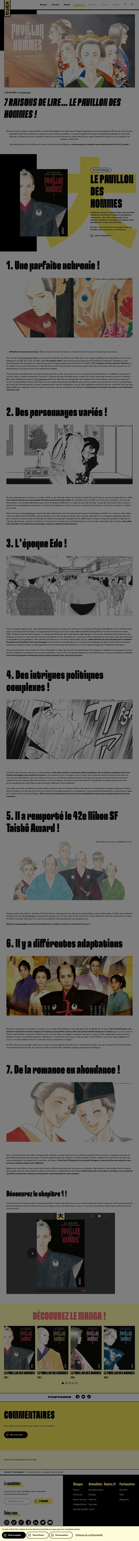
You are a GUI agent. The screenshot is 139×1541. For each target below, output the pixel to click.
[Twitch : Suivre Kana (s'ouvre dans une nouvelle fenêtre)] (21, 1523)
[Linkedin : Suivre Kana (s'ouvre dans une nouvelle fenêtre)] (35, 1523)
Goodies (92, 1495)
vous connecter (21, 1426)
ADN (121, 1495)
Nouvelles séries (96, 1490)
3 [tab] (69, 1383)
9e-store (123, 1490)
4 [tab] (72, 1383)
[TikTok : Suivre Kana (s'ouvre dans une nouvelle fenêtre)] (14, 1523)
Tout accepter (14, 1535)
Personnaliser (61, 1535)
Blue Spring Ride (80, 1509)
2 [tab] (66, 1383)
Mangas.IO (124, 1500)
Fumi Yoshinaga (25, 358)
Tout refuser (38, 1535)
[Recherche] (124, 5)
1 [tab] (62, 1383)
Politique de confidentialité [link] (89, 1535)
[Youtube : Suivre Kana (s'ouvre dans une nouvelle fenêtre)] (50, 1523)
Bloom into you (80, 1500)
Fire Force (77, 1495)
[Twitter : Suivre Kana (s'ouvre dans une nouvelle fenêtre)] (43, 1523)
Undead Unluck (79, 1504)
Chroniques (25, 93)
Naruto (76, 1490)
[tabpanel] (19, 1353)
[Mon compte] (131, 5)
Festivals (92, 1500)
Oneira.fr (110, 1484)
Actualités (95, 1484)
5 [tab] (76, 1383)
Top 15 (91, 1509)
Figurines (93, 1504)
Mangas (78, 1484)
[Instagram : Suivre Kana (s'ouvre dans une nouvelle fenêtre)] (7, 1523)
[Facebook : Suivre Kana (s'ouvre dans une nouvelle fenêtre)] (28, 1523)
